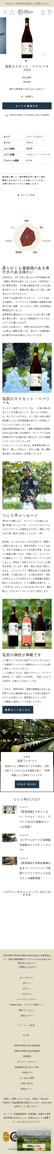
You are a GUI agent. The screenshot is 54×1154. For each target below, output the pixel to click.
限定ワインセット (27, 1010)
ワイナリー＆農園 (26, 1025)
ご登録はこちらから (27, 967)
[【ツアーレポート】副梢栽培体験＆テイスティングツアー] (9, 838)
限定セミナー (27, 1015)
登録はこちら (34, 1145)
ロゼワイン (27, 994)
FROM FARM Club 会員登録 (27, 1045)
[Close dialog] (47, 1133)
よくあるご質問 (27, 1078)
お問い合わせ (27, 1083)
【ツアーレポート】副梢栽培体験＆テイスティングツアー (35, 845)
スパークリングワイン (27, 999)
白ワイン (27, 988)
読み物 (26, 1035)
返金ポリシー (27, 1089)
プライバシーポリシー (27, 1062)
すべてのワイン (27, 978)
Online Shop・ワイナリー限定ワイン (27, 1005)
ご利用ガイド (27, 1072)
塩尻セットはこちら (18, 709)
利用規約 (27, 1056)
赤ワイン (27, 983)
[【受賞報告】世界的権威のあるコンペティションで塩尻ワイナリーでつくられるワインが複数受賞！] (9, 861)
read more (27, 784)
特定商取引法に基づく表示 (32, 177)
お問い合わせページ (12, 184)
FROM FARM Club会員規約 (27, 1051)
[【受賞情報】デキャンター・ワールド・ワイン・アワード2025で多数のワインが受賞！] (9, 809)
